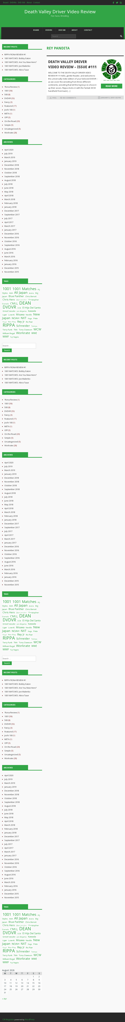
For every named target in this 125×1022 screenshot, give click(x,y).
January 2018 (10, 207)
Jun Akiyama (22, 311)
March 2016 (9, 256)
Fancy (7, 102)
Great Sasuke (9, 311)
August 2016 (10, 249)
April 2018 (8, 195)
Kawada (32, 310)
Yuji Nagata (14, 337)
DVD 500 (21, 3)
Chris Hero (9, 299)
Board (5, 3)
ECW (19, 308)
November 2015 (11, 271)
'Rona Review (10, 86)
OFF (6, 117)
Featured (8, 106)
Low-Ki (11, 314)
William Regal (9, 333)
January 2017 (10, 229)
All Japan (21, 292)
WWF (6, 336)
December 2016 (11, 233)
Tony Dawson (25, 329)
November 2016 (11, 237)
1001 (6, 90)
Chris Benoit (30, 296)
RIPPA (9, 325)
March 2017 (9, 226)
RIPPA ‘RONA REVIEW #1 (15, 54)
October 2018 (10, 172)
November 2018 (11, 168)
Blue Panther (16, 296)
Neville (29, 314)
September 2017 (12, 214)
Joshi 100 (8, 109)
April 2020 (8, 149)
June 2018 (8, 187)
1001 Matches (24, 288)
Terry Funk (7, 329)
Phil (54, 98)
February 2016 (11, 260)
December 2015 (11, 268)
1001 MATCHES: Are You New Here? (20, 62)
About (29, 3)
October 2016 (10, 241)
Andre (31, 293)
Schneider (23, 325)
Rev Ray (12, 321)
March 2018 (9, 199)
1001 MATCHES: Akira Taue (16, 69)
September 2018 (12, 176)
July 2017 (8, 218)
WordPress (29, 1019)
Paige (30, 318)
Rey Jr (21, 321)
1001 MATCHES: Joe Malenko (17, 66)
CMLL (14, 303)
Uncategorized (11, 128)
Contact (36, 3)
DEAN (25, 303)
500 (6, 94)
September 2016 (12, 245)
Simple (7, 125)
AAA (11, 293)
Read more (112, 86)
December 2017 (11, 210)
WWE (34, 333)
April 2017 (8, 222)
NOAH (15, 318)
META (6, 113)
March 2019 (9, 157)
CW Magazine (8, 1019)
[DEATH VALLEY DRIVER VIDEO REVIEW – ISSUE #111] (111, 70)
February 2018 (11, 203)
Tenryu (34, 326)
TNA (16, 329)
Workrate (8, 132)
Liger (5, 314)
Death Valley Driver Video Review (60, 12)
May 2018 (8, 191)
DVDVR (7, 98)
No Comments (69, 98)
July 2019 (8, 153)
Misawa (20, 314)
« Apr (4, 998)
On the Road (10, 121)
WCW (37, 329)
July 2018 (8, 184)
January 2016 (10, 264)
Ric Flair (29, 321)
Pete (35, 318)
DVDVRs (13, 3)
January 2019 (10, 161)
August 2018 (10, 180)
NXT (24, 318)
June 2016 (8, 252)
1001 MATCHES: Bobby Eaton (17, 58)
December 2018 (11, 165)
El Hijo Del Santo (31, 307)
